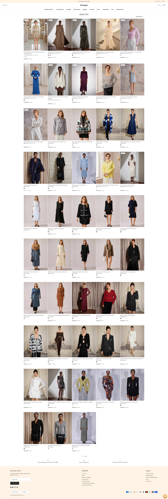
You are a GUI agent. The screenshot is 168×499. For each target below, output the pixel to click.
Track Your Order (150, 473)
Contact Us (148, 481)
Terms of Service (86, 481)
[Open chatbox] (165, 496)
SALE (112, 9)
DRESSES (85, 9)
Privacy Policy (85, 479)
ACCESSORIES (105, 9)
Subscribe (14, 483)
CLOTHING (91, 9)
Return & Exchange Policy (152, 477)
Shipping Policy (149, 475)
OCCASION (68, 9)
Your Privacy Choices (87, 485)
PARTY (98, 9)
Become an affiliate (86, 477)
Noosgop (14, 495)
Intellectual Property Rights (88, 483)
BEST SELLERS (77, 9)
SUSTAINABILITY (120, 9)
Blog (83, 475)
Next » (85, 456)
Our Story (84, 473)
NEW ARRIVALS (60, 9)
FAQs (147, 479)
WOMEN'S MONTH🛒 (93, 1)
